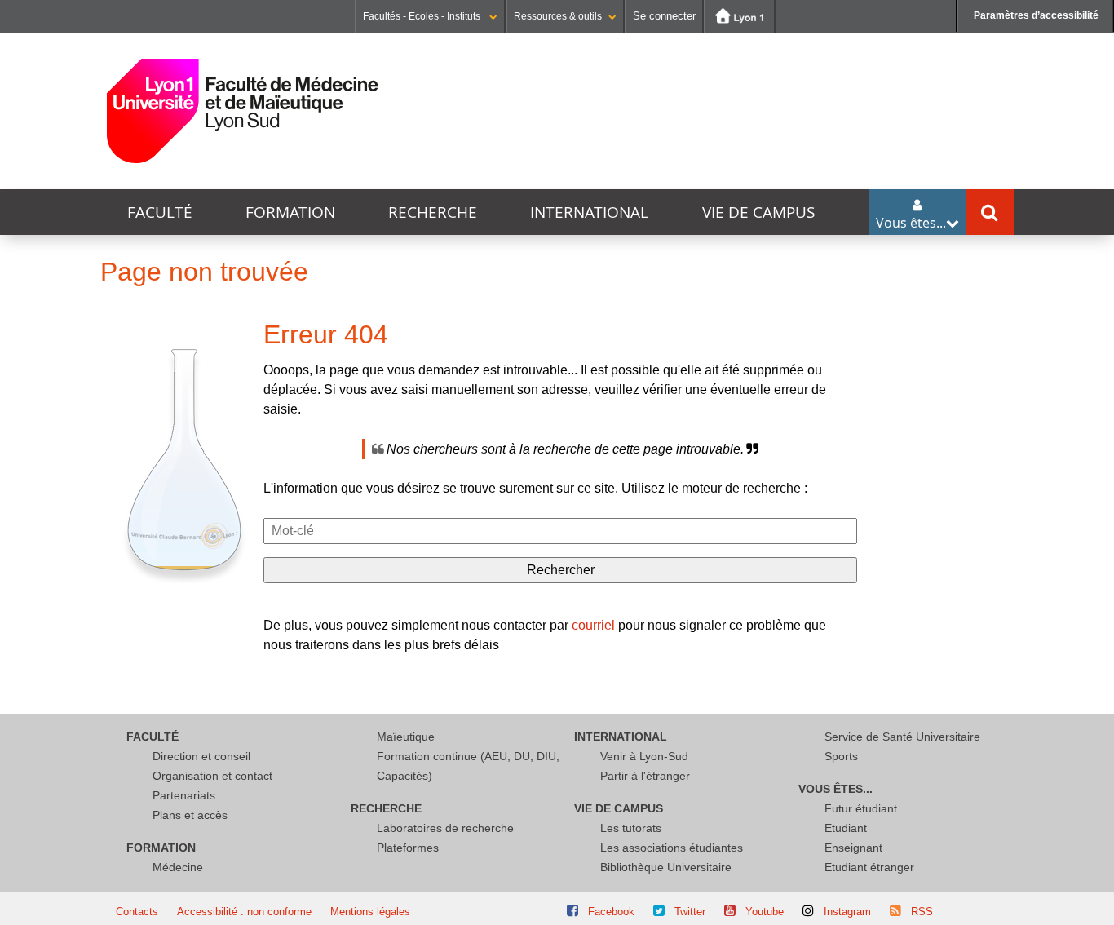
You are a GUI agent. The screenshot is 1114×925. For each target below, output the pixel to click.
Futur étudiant (860, 808)
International (589, 212)
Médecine (178, 867)
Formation (290, 212)
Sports (841, 756)
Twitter (689, 911)
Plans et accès (190, 814)
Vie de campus (758, 212)
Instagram (847, 911)
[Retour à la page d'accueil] (242, 111)
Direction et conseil (201, 756)
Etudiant (845, 827)
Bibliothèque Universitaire (666, 867)
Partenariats (184, 795)
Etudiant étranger (869, 867)
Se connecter (664, 16)
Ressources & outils (558, 16)
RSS (922, 911)
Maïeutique (406, 736)
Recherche (432, 212)
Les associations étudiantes (671, 847)
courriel (593, 625)
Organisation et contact (212, 775)
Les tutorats (630, 827)
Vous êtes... (835, 788)
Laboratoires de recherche (445, 827)
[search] (560, 531)
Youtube (764, 911)
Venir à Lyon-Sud (644, 756)
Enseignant (853, 847)
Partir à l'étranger (645, 775)
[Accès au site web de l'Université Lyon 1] (739, 16)
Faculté (159, 212)
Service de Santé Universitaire (902, 736)
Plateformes (408, 847)
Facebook (611, 911)
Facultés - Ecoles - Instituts (423, 16)
